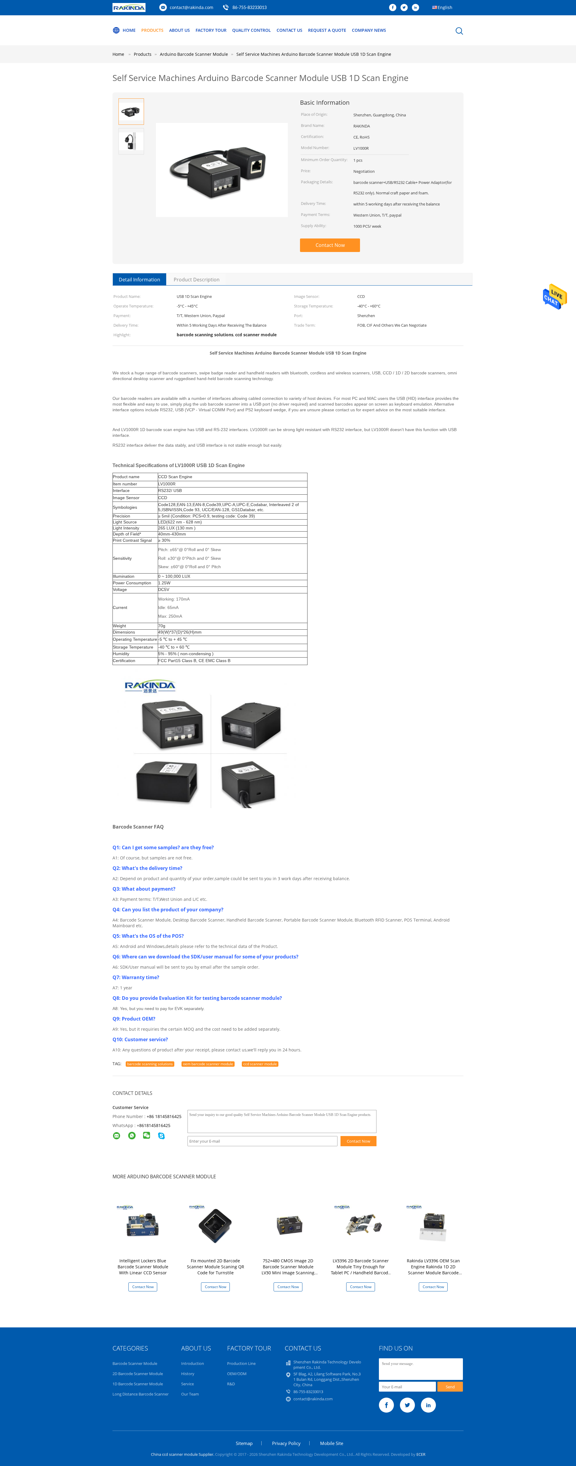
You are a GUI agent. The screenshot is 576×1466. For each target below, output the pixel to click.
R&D (231, 1384)
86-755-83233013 (249, 8)
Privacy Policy (286, 1443)
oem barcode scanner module (208, 1063)
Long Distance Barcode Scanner (140, 1394)
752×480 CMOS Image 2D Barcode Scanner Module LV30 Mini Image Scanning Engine (288, 1270)
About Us (179, 30)
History (187, 1373)
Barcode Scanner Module (134, 1363)
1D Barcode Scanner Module (137, 1384)
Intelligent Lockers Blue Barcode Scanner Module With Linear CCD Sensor (143, 1267)
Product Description (197, 279)
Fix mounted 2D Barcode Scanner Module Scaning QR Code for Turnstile (215, 1267)
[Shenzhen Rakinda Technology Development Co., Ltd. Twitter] (406, 7)
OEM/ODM (237, 1373)
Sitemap (244, 1443)
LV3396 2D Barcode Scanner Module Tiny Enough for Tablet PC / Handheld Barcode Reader (361, 1270)
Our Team (190, 1394)
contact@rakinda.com (191, 7)
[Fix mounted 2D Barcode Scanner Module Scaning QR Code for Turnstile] (216, 1223)
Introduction (192, 1363)
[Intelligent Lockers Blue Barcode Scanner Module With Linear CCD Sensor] (144, 1223)
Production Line (241, 1363)
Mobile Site (331, 1443)
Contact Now (330, 245)
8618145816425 (154, 1125)
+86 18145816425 (164, 1116)
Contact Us (289, 30)
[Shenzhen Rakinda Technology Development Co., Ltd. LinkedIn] (417, 7)
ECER (420, 1454)
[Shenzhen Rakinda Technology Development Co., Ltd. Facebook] (394, 7)
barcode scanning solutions (150, 1063)
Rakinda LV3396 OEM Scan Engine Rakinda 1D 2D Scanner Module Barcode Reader (433, 1270)
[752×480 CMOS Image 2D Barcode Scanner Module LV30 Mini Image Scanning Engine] (289, 1223)
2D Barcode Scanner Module (137, 1373)
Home (129, 30)
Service (187, 1384)
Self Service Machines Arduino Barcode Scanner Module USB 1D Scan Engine (313, 54)
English (445, 7)
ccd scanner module (260, 1063)
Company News (369, 30)
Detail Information (139, 279)
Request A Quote (327, 30)
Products (152, 30)
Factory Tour (211, 30)
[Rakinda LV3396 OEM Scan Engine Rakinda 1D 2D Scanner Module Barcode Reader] (434, 1223)
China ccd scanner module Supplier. (183, 1454)
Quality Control (251, 30)
